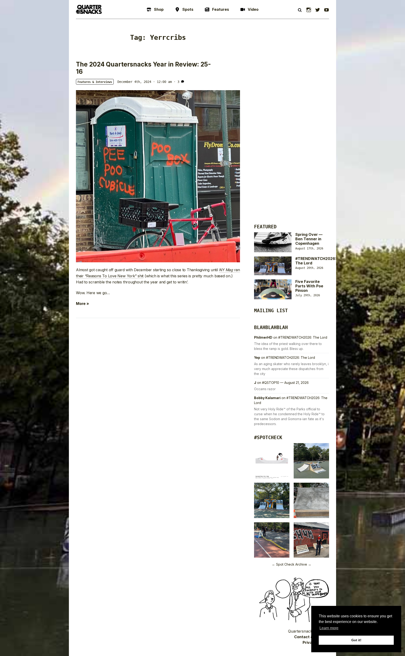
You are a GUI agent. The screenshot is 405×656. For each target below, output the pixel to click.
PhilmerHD (263, 337)
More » (82, 303)
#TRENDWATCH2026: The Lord (315, 260)
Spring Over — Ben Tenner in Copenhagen (308, 239)
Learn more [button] (328, 628)
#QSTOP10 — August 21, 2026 (285, 383)
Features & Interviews (95, 82)
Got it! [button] (356, 640)
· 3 (176, 82)
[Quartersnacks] (89, 9)
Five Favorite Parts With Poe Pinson (309, 286)
